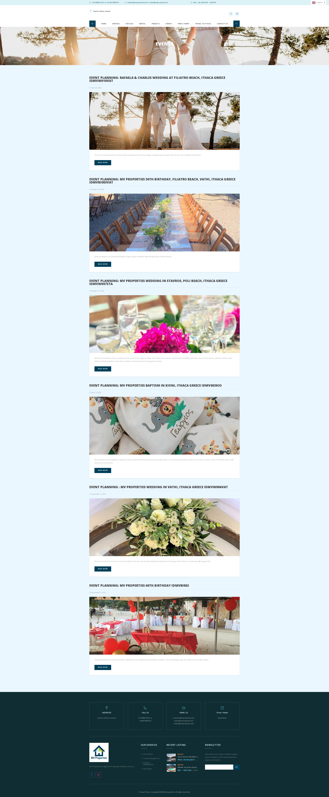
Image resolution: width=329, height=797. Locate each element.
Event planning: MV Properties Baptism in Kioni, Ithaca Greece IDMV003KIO (155, 385)
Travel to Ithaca (203, 23)
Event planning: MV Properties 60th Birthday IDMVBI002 (139, 585)
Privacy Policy (144, 792)
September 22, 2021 (98, 494)
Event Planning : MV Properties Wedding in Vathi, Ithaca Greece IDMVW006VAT (158, 487)
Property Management (148, 764)
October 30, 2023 (97, 189)
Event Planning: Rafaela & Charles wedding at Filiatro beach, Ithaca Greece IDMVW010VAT (157, 79)
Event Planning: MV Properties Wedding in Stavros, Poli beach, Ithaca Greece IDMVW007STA (158, 282)
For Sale (129, 23)
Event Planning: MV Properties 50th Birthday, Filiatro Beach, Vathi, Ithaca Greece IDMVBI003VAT (162, 180)
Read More (222, 718)
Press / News (183, 23)
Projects (156, 23)
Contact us (222, 23)
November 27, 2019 (98, 592)
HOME (103, 23)
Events (169, 23)
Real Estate (147, 769)
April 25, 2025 (96, 88)
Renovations (148, 754)
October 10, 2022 (97, 291)
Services (116, 23)
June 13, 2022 (96, 392)
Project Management (151, 759)
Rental (142, 23)
